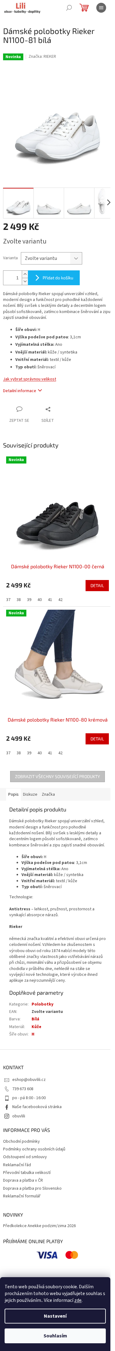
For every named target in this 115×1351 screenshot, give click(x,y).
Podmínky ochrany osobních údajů (34, 1141)
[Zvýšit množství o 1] (25, 269)
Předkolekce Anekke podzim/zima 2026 (39, 1218)
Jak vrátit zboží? (28, 1273)
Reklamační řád (17, 1157)
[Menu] (101, 8)
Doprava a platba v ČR (23, 1173)
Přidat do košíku (58, 273)
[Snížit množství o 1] (25, 276)
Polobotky (42, 996)
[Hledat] (69, 8)
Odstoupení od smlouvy (25, 1149)
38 (19, 590)
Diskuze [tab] (30, 780)
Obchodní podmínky (21, 1133)
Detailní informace (19, 386)
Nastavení (55, 1316)
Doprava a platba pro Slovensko (32, 1180)
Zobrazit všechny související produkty (55, 762)
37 (8, 590)
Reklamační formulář (21, 1188)
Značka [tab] (48, 780)
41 (50, 590)
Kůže (36, 1019)
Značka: (42, 56)
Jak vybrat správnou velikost (29, 374)
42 (60, 590)
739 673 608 (22, 1081)
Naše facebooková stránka (37, 1099)
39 (29, 590)
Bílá (35, 1011)
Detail (92, 576)
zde (78, 1300)
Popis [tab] (13, 780)
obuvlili (18, 1108)
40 (39, 590)
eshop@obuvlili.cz (29, 1072)
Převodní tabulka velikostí (27, 1165)
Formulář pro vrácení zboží (71, 1273)
